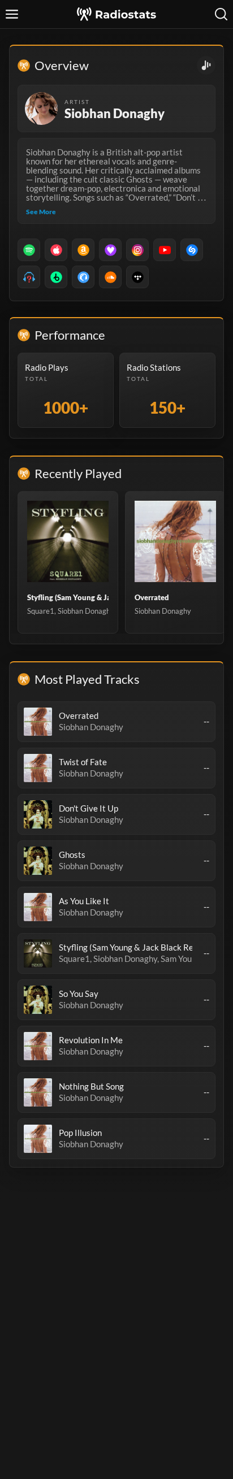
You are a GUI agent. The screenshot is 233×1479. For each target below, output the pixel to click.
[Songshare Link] (206, 65)
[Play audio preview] (38, 722)
